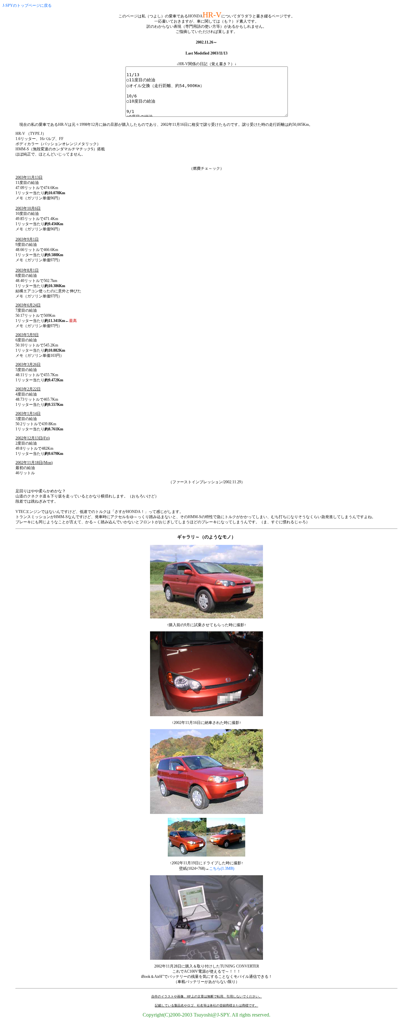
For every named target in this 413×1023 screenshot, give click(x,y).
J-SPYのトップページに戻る (27, 5)
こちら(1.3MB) (221, 868)
